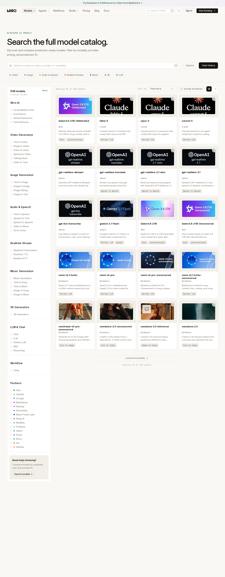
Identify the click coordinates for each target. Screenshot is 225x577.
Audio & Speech (50, 75)
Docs (106, 10)
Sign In (189, 10)
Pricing (86, 10)
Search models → (23, 474)
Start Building (205, 10)
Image (30, 75)
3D (108, 75)
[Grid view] (209, 89)
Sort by (142, 89)
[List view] (215, 89)
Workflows (59, 10)
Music (95, 75)
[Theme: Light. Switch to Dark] (179, 10)
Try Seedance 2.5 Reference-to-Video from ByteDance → (113, 3)
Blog (97, 10)
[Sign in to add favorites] (91, 99)
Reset (45, 90)
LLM (120, 75)
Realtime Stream (75, 75)
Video (15, 75)
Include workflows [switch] (193, 89)
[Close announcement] (216, 3)
